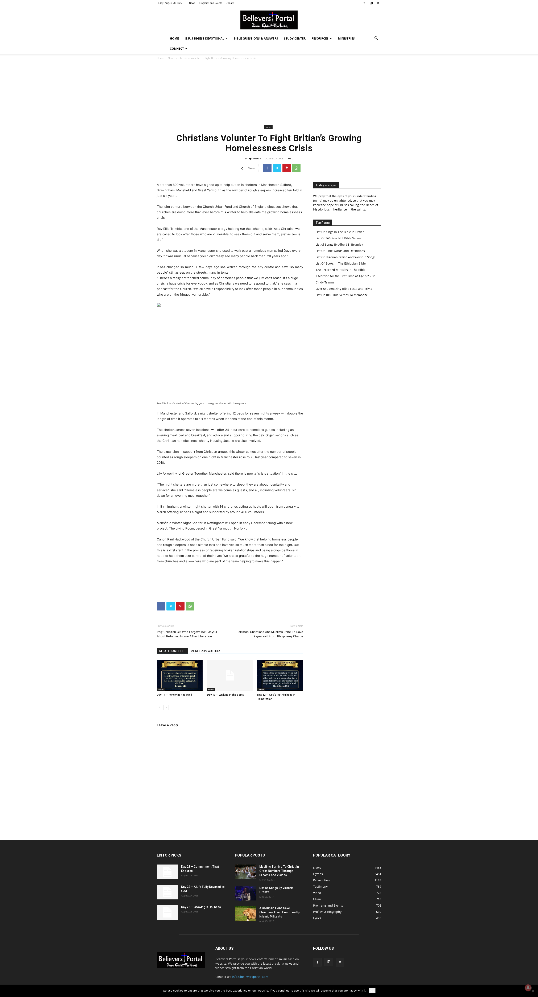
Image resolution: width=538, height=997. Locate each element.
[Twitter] (378, 3)
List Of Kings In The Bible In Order (340, 232)
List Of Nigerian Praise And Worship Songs (346, 257)
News (192, 2)
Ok (372, 990)
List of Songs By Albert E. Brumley (339, 244)
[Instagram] (371, 3)
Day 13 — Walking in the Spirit (225, 694)
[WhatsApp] (296, 168)
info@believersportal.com (250, 977)
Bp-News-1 (255, 158)
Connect (177, 48)
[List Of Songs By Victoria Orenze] (245, 893)
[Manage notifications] (528, 987)
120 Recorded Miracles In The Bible (340, 270)
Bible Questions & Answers (256, 38)
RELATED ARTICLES (172, 651)
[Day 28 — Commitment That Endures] (167, 872)
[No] (533, 991)
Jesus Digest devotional (204, 38)
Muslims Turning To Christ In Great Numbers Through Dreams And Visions (279, 871)
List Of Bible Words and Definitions (340, 251)
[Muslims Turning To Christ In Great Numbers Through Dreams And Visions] (245, 872)
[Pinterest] (286, 168)
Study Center (295, 38)
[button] (376, 39)
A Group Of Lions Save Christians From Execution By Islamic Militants (279, 912)
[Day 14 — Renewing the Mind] (180, 675)
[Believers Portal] (269, 20)
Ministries (346, 38)
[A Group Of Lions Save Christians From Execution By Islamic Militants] (245, 913)
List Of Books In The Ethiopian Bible (341, 263)
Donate (230, 2)
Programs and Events (210, 2)
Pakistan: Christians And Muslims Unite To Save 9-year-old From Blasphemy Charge (270, 634)
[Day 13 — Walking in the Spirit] (230, 675)
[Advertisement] (269, 92)
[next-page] (166, 707)
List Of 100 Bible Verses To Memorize (342, 295)
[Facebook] (364, 3)
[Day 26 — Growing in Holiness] (167, 912)
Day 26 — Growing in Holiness (201, 907)
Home (174, 38)
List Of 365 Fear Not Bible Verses (338, 238)
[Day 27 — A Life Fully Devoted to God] (167, 892)
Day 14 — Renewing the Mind (174, 694)
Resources (319, 38)
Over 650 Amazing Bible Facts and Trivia (344, 289)
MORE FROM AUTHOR (205, 651)
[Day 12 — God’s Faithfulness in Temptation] (280, 675)
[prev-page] (159, 707)
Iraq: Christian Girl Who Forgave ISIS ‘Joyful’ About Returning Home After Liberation (187, 634)
